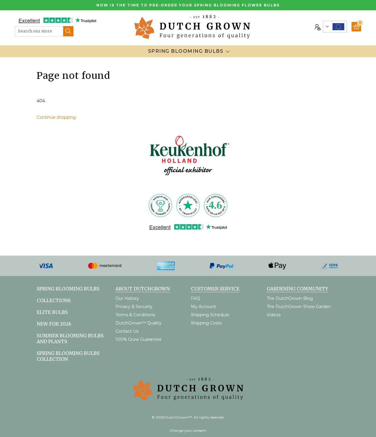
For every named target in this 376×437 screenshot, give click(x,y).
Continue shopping (56, 117)
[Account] (316, 26)
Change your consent (188, 430)
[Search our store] (68, 31)
